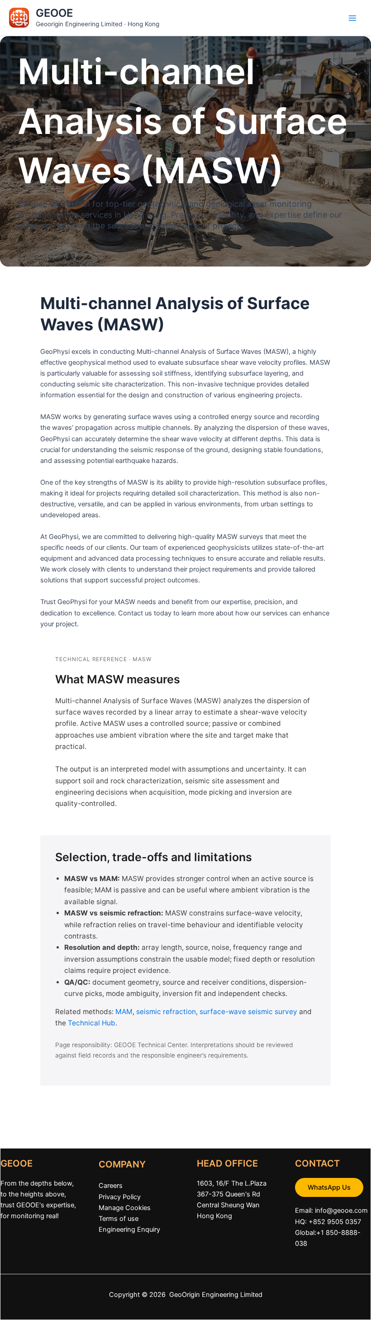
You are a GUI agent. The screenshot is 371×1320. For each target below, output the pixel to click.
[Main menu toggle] (352, 18)
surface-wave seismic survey (248, 1011)
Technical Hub (91, 1023)
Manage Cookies (125, 1208)
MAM (124, 1011)
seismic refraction (166, 1011)
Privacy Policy (120, 1197)
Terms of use (118, 1219)
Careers (111, 1186)
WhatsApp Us (329, 1187)
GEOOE (54, 12)
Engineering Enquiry (129, 1229)
